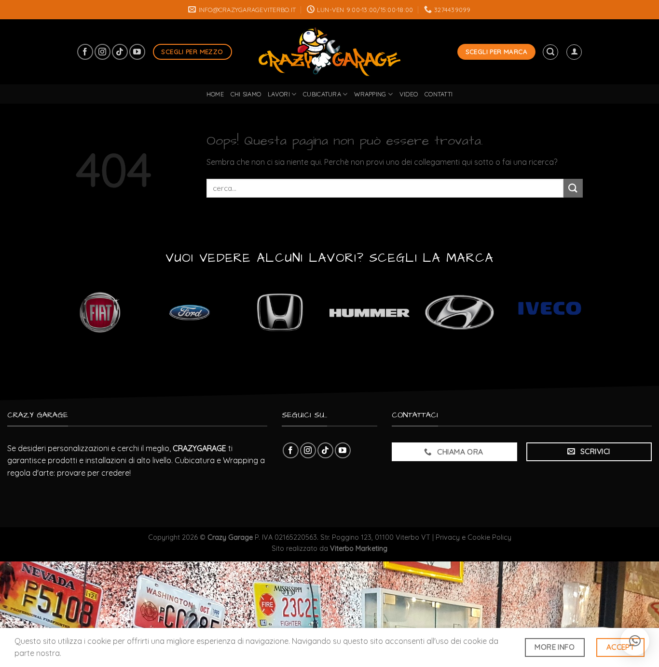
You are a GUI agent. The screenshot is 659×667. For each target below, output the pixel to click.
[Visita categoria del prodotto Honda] (279, 312)
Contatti (439, 94)
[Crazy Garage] (329, 52)
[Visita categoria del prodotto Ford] (190, 312)
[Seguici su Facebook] (85, 52)
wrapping (370, 94)
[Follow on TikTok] (120, 52)
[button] (634, 641)
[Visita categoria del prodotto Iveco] (549, 312)
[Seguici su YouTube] (137, 52)
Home (215, 94)
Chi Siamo (246, 94)
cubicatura (322, 94)
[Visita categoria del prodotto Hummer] (370, 312)
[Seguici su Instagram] (102, 52)
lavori (279, 94)
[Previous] (49, 317)
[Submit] (573, 188)
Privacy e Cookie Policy (473, 537)
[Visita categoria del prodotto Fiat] (99, 312)
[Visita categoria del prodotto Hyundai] (459, 312)
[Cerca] (550, 52)
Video (408, 94)
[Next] (599, 317)
